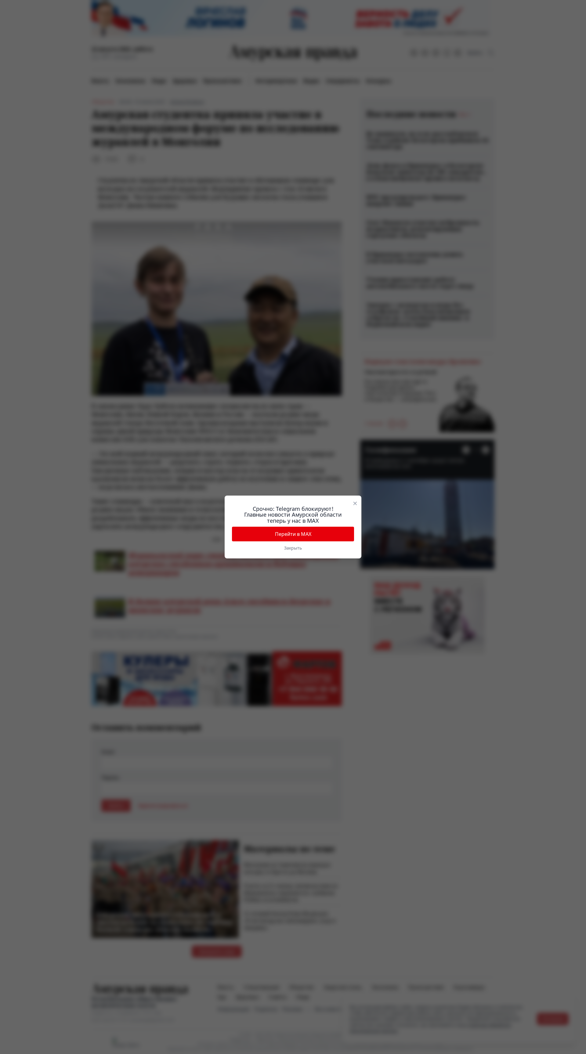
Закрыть (293, 548)
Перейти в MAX (293, 534)
